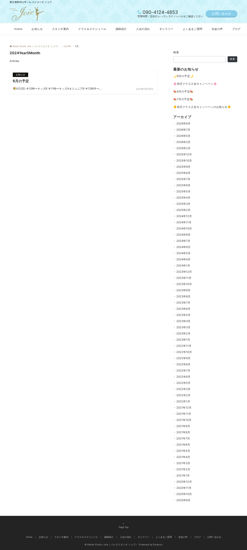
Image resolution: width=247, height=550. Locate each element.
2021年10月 (183, 419)
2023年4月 (183, 321)
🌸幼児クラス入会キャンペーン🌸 (195, 83)
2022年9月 (183, 358)
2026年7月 (183, 129)
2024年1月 (183, 265)
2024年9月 (183, 234)
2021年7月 (183, 438)
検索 (176, 52)
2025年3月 (183, 203)
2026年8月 (183, 123)
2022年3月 (183, 389)
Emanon (157, 544)
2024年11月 (183, 222)
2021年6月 (183, 444)
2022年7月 (183, 370)
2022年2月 (183, 395)
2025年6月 (183, 185)
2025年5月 (183, 191)
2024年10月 (184, 228)
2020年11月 (183, 487)
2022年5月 (183, 382)
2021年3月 (183, 463)
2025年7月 (183, 179)
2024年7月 (183, 240)
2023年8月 (183, 296)
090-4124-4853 (160, 12)
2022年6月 (183, 376)
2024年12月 (184, 216)
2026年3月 (183, 142)
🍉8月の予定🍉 (183, 91)
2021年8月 (183, 432)
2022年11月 (183, 345)
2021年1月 (183, 475)
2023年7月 (183, 302)
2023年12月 (184, 271)
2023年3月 (183, 327)
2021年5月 (183, 450)
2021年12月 (183, 407)
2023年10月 (184, 284)
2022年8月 (183, 364)
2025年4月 (183, 197)
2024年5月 (183, 253)
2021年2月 (183, 469)
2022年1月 (183, 401)
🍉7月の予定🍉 (183, 99)
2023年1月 (183, 339)
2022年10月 (184, 352)
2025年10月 (184, 160)
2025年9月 (183, 166)
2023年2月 (183, 333)
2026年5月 (183, 135)
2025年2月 (183, 210)
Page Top (124, 527)
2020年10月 (184, 494)
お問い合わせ (221, 13)
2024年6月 (183, 247)
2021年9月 (183, 426)
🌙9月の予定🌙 (183, 76)
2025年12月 (184, 154)
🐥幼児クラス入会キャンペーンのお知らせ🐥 (202, 106)
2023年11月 (183, 277)
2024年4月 (183, 259)
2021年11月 (183, 413)
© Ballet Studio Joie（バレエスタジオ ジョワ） (111, 544)
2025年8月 (183, 172)
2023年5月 (183, 314)
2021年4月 (183, 457)
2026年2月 (183, 148)
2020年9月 (183, 500)
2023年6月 (183, 308)
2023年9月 (183, 290)
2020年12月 (184, 481)
